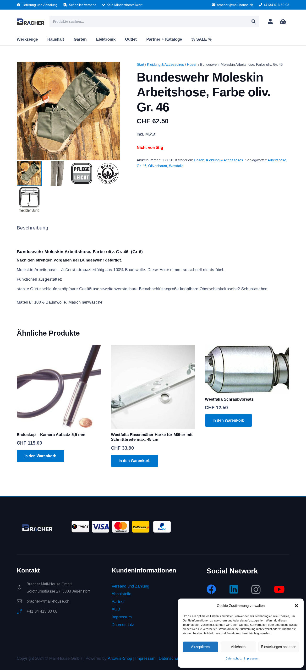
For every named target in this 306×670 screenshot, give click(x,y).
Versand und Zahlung (130, 586)
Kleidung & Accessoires (165, 64)
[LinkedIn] (234, 589)
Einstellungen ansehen (278, 647)
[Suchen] (253, 21)
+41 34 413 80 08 (42, 611)
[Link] (270, 21)
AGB (116, 609)
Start (140, 64)
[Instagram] (256, 589)
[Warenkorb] (283, 21)
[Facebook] (211, 589)
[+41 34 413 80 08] (22, 611)
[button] (296, 605)
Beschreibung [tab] (32, 228)
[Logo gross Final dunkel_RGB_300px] (31, 21)
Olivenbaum (157, 166)
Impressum (251, 658)
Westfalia (176, 166)
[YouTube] (279, 589)
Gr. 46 (141, 166)
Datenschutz (233, 658)
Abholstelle (121, 593)
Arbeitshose (277, 160)
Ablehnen (238, 647)
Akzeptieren (200, 647)
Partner (118, 601)
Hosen (192, 64)
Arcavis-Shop (120, 658)
